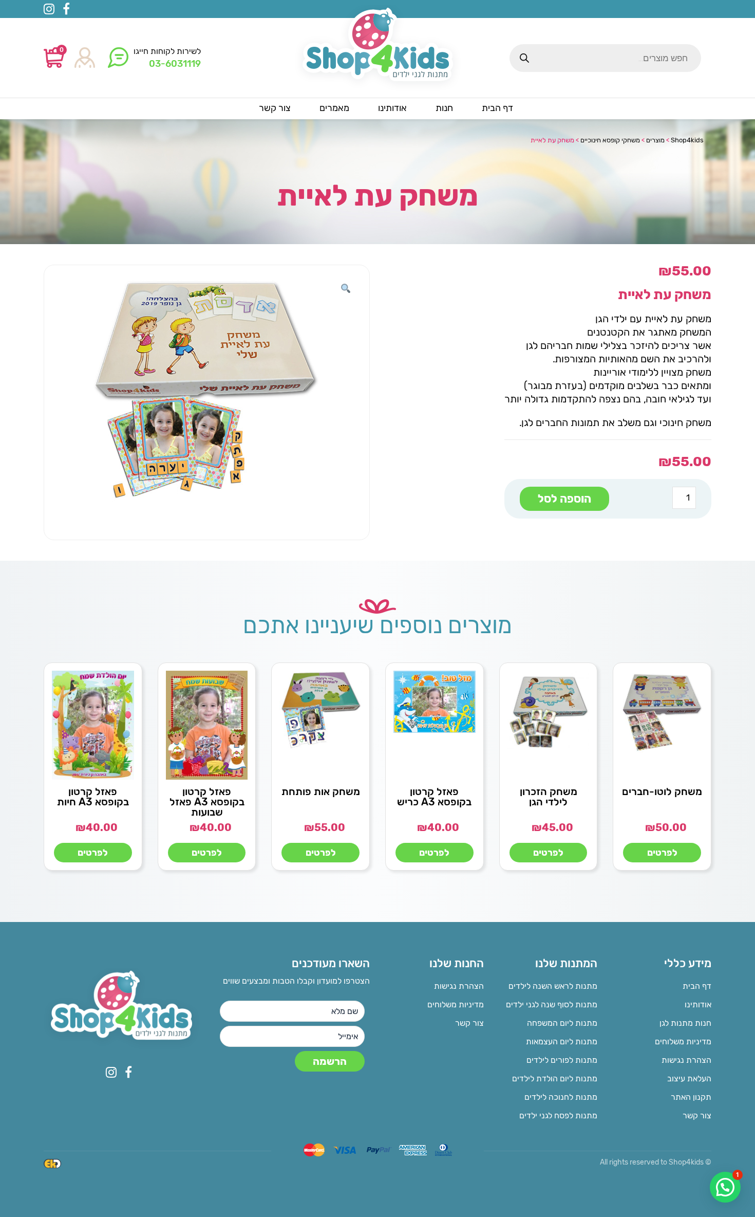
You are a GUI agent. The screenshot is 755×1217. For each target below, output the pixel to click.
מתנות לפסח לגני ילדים (558, 1115)
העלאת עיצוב (689, 1078)
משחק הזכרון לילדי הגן (548, 796)
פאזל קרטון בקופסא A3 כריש (434, 796)
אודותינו (698, 1004)
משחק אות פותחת (320, 791)
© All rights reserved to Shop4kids (655, 1162)
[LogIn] (84, 58)
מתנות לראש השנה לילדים (552, 986)
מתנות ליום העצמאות (561, 1041)
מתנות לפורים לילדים (561, 1060)
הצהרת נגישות (686, 1060)
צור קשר (697, 1115)
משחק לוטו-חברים (662, 791)
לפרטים (662, 852)
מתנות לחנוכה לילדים (560, 1097)
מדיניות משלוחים (683, 1041)
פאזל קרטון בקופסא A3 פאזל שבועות (206, 801)
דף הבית (697, 986)
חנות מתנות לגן (685, 1023)
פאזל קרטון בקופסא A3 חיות (93, 796)
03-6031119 (175, 63)
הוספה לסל (564, 499)
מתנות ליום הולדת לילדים (554, 1078)
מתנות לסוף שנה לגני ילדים (551, 1004)
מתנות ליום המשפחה (562, 1023)
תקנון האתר (691, 1097)
